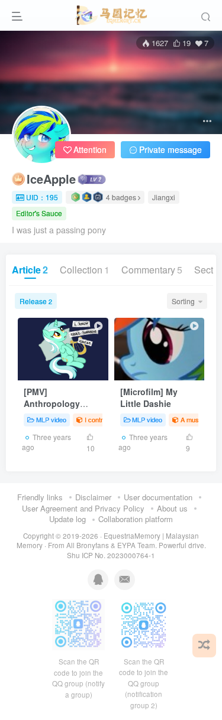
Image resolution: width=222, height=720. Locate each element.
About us (172, 508)
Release (36, 301)
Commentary (151, 269)
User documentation (158, 497)
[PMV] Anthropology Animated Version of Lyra (59, 409)
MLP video (51, 419)
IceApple (51, 179)
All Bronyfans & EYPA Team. (112, 545)
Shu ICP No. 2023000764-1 (111, 555)
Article (30, 269)
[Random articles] (204, 645)
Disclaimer (93, 497)
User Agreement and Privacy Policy (83, 508)
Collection (85, 269)
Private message (170, 149)
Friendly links (40, 497)
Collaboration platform (135, 518)
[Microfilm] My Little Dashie (149, 397)
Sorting (183, 301)
